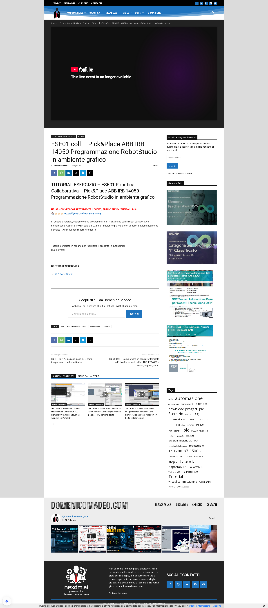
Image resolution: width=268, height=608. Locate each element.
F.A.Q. (196, 414)
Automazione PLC (59, 405)
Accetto (217, 605)
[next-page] (58, 424)
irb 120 (199, 424)
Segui (211, 518)
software (198, 456)
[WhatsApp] (61, 173)
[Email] (76, 173)
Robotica (81, 136)
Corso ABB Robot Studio (78, 23)
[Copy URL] (90, 173)
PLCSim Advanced (199, 430)
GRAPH (200, 419)
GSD (207, 419)
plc (186, 430)
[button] (213, 13)
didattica (202, 403)
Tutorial (106, 326)
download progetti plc (186, 409)
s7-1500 (191, 451)
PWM (196, 441)
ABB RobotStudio (63, 274)
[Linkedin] (206, 3)
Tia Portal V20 (190, 471)
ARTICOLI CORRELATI (63, 376)
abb (62, 326)
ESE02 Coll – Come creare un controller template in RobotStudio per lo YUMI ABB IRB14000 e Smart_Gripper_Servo (134, 362)
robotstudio (95, 326)
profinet (171, 436)
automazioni (173, 404)
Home (54, 23)
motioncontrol (174, 431)
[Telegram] (83, 173)
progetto (190, 435)
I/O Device (180, 425)
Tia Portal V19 (174, 472)
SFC (207, 451)
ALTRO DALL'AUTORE (88, 376)
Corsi (62, 23)
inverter (190, 425)
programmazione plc (180, 440)
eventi (188, 414)
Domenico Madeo (61, 166)
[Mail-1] (215, 3)
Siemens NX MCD (176, 456)
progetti (180, 436)
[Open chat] (7, 601)
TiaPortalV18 (195, 467)
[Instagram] (201, 3)
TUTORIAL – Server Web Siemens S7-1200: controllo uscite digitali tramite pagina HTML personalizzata (105, 411)
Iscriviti (134, 313)
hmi (171, 424)
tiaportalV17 (177, 466)
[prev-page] (53, 424)
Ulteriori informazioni (199, 605)
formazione (176, 419)
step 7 (172, 462)
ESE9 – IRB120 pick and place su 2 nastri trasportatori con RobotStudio (71, 361)
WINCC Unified (183, 487)
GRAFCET (191, 419)
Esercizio (175, 413)
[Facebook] (197, 3)
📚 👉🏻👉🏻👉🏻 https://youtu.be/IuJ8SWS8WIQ (76, 213)
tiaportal (188, 461)
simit (189, 456)
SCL (202, 451)
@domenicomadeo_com (75, 516)
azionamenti (187, 403)
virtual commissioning (182, 481)
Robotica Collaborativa (77, 326)
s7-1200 (175, 451)
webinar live (205, 481)
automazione (189, 398)
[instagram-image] (64, 539)
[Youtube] (210, 3)
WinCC (171, 486)
